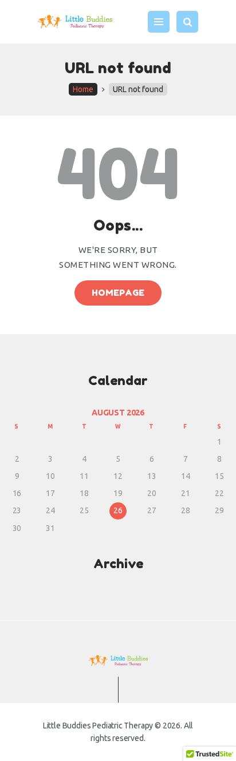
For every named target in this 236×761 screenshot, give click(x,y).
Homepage (118, 292)
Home (83, 89)
